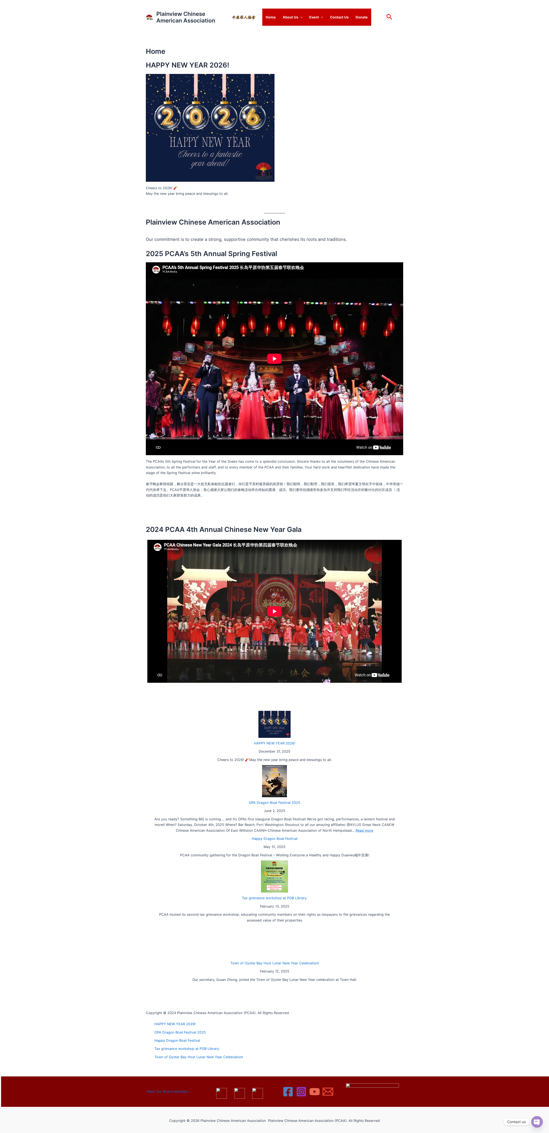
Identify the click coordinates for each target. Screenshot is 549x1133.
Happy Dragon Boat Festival (274, 838)
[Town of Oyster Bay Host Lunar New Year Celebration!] (274, 942)
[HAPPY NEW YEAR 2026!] (274, 724)
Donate (362, 17)
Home (271, 17)
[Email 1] (328, 1091)
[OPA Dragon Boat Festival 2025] (274, 781)
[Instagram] (301, 1091)
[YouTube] (314, 1091)
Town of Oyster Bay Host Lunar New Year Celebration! (274, 963)
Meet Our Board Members (168, 1091)
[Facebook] (288, 1091)
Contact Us (339, 17)
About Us (290, 17)
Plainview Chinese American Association (185, 17)
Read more (364, 830)
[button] (300, 17)
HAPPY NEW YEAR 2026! (274, 743)
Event (314, 17)
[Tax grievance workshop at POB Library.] (274, 876)
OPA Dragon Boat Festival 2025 (274, 802)
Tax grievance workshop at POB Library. (274, 898)
